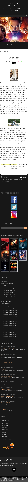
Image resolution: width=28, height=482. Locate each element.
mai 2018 (4, 434)
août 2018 (4, 432)
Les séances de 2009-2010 (10, 292)
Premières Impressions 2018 (10, 334)
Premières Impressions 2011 (10, 321)
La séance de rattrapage (8, 288)
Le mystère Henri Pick (6, 362)
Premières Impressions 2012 (10, 323)
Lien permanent (7, 177)
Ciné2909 (14, 3)
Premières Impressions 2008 (10, 314)
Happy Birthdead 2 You (7, 396)
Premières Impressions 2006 (10, 310)
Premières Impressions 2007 (10, 312)
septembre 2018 (5, 431)
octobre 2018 (5, 429)
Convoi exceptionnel (6, 389)
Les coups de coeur (6, 301)
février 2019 (5, 423)
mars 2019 (4, 422)
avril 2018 (4, 436)
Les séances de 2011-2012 (10, 294)
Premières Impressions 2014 (10, 327)
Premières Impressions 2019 (10, 336)
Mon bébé (3, 369)
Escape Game (4, 409)
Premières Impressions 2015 (10, 330)
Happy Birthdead (5, 403)
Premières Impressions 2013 (10, 325)
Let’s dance (4, 382)
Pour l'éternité (6, 303)
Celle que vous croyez (6, 356)
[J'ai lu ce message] (26, 477)
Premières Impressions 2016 (10, 332)
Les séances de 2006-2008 (10, 290)
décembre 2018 (5, 427)
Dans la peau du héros (7, 283)
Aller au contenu (7, 2)
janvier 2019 (5, 425)
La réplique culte (6, 285)
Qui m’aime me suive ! (6, 376)
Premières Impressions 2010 (10, 319)
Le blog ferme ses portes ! (8, 348)
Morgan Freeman (19, 184)
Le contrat (14, 57)
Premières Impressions (7, 306)
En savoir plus (9, 480)
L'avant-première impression (11, 308)
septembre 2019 (5, 420)
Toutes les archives (6, 439)
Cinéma (6, 184)
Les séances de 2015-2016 (10, 299)
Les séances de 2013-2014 (10, 296)
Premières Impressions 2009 (10, 316)
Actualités (4, 281)
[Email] (14, 469)
